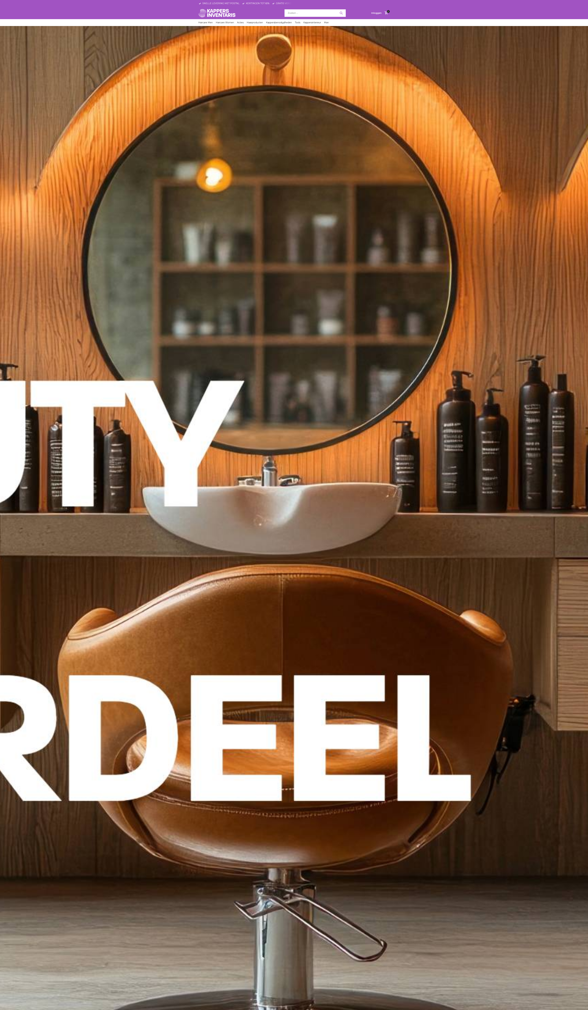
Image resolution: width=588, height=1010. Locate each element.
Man (326, 22)
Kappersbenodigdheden (279, 22)
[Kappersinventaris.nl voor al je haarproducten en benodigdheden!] (217, 13)
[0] (385, 13)
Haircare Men (205, 22)
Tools (297, 22)
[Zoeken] (341, 13)
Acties (240, 22)
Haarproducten (255, 22)
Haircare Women (225, 22)
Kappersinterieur (312, 22)
